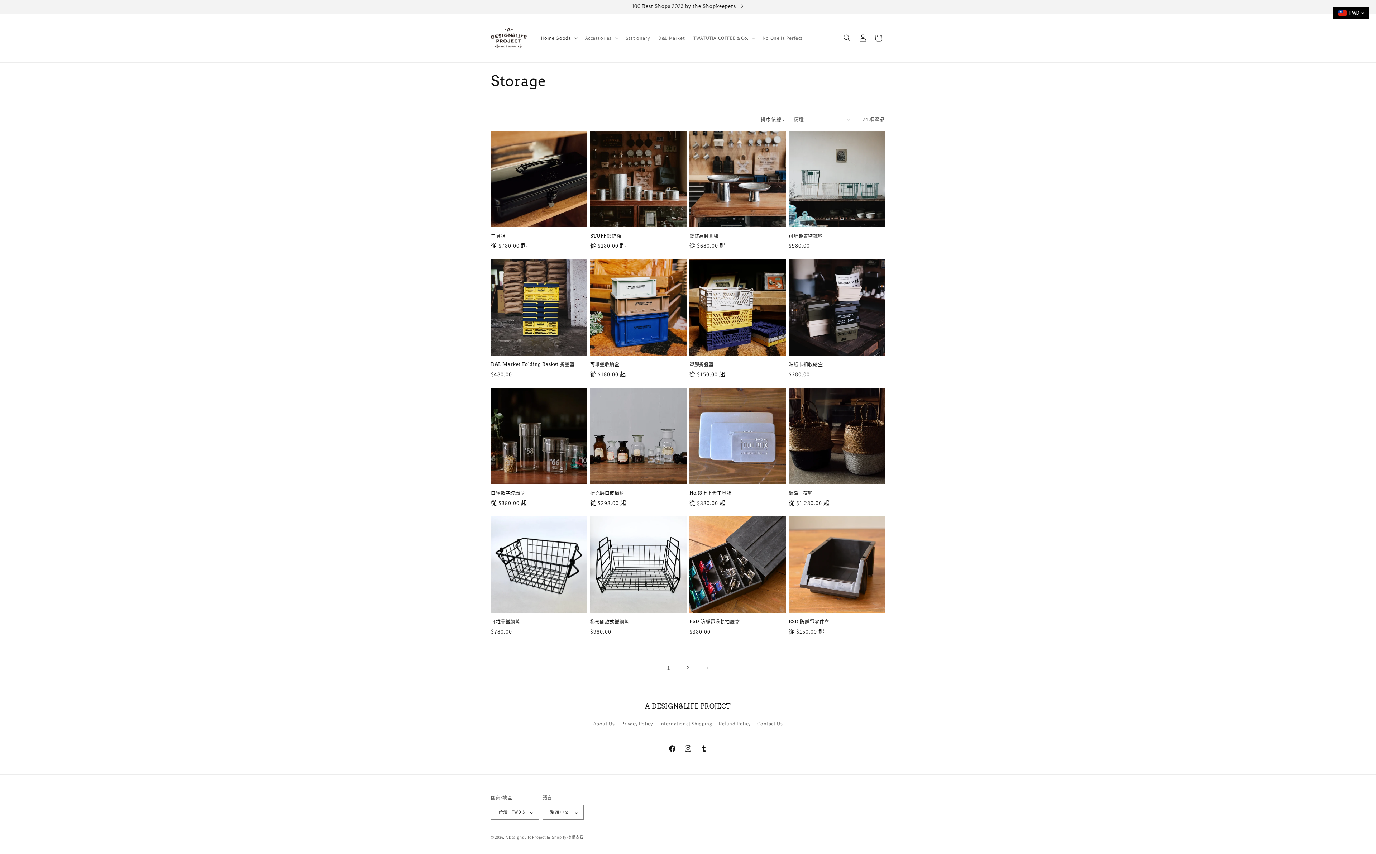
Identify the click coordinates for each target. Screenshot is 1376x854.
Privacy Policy (637, 723)
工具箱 (498, 236)
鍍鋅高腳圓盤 (704, 236)
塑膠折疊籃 (701, 364)
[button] (559, 38)
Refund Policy (735, 723)
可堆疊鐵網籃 (505, 621)
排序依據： (774, 119)
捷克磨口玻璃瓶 (607, 493)
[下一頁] (707, 668)
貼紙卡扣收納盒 (806, 364)
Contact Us (770, 723)
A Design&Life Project (526, 837)
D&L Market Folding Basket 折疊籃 (532, 364)
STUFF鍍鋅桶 (605, 236)
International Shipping (685, 723)
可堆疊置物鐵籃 (806, 236)
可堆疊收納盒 (605, 364)
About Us (604, 723)
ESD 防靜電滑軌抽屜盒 (714, 621)
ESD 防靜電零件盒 (809, 621)
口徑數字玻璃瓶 (508, 493)
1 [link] (668, 668)
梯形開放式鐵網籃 (609, 621)
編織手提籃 (801, 493)
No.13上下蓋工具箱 (710, 493)
